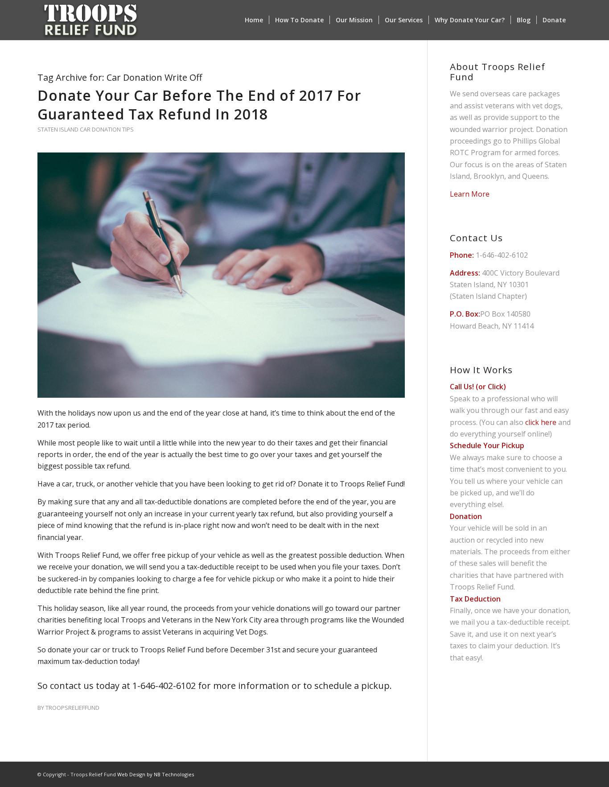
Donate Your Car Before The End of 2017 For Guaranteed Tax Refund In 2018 (199, 105)
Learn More (470, 194)
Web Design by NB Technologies (155, 774)
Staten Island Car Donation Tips (85, 129)
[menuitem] (254, 20)
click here (540, 422)
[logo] (90, 20)
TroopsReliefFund (72, 708)
